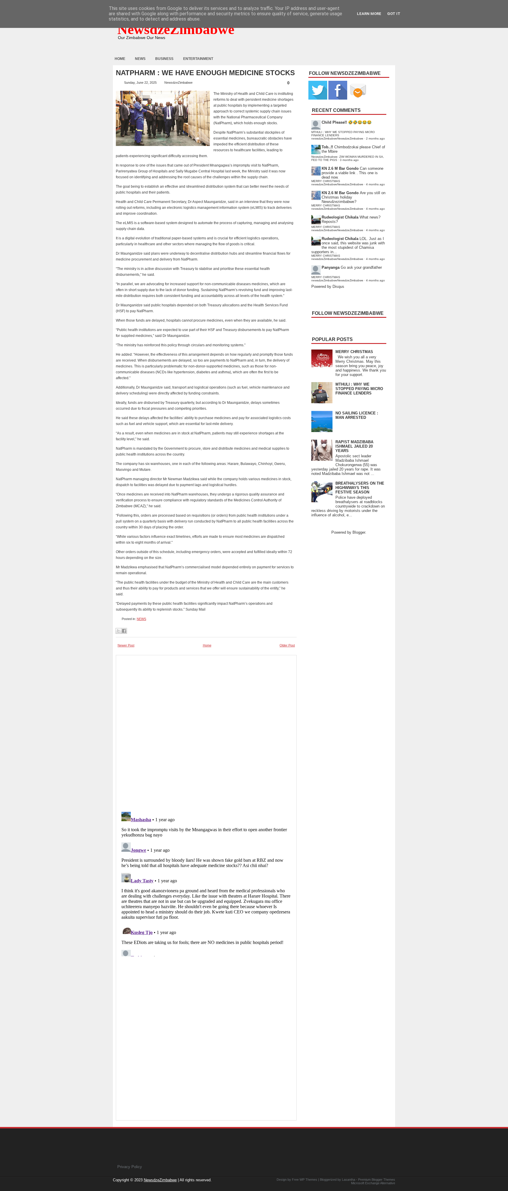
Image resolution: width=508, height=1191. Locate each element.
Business (164, 59)
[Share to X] (118, 631)
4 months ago (375, 184)
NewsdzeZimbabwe (175, 29)
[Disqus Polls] (206, 731)
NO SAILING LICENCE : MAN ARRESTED (356, 415)
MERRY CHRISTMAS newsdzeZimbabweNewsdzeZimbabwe (337, 182)
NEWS (141, 619)
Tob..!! (327, 147)
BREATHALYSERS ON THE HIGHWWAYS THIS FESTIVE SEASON (359, 487)
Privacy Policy (129, 1167)
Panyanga (331, 267)
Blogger (358, 532)
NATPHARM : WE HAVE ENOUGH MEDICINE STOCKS (205, 72)
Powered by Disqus (327, 286)
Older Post (287, 645)
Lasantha (348, 1179)
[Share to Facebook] (124, 631)
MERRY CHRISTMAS (354, 352)
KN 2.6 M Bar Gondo (340, 168)
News (140, 59)
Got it (393, 13)
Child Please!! (334, 122)
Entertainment (198, 59)
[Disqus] (206, 882)
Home (120, 59)
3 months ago (349, 160)
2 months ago (375, 138)
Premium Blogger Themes (376, 1179)
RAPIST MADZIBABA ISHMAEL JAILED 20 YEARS (354, 446)
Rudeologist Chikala (340, 217)
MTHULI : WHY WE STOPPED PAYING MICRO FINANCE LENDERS (359, 388)
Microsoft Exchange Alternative (373, 1183)
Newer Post (126, 645)
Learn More (369, 13)
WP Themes (308, 1179)
